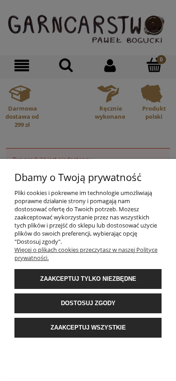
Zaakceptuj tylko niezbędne (88, 278)
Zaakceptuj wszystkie (88, 327)
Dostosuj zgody (88, 303)
